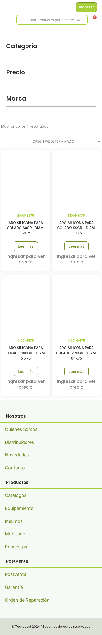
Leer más (26, 246)
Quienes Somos (21, 429)
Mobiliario (15, 533)
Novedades (17, 454)
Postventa (15, 574)
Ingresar (86, 7)
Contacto (15, 467)
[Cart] (93, 19)
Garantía (14, 587)
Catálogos (15, 495)
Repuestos (16, 546)
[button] (5, 20)
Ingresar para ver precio (25, 259)
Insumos (14, 521)
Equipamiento (19, 508)
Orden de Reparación (27, 600)
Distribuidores (19, 442)
